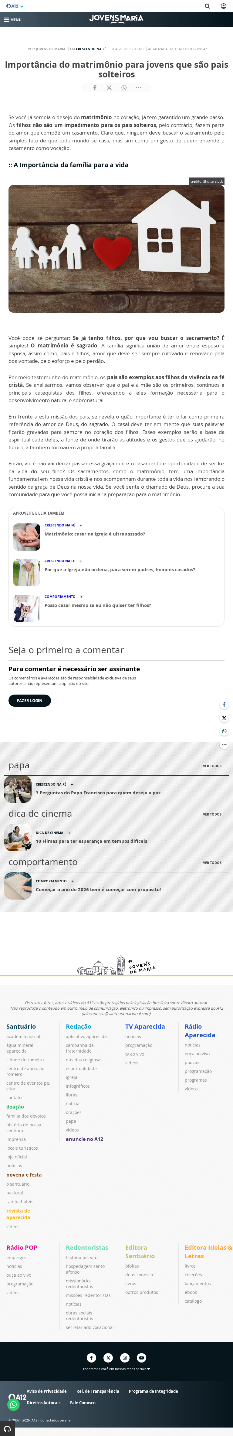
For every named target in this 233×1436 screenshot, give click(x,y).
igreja (71, 1077)
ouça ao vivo (197, 1054)
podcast (193, 1062)
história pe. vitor (82, 1257)
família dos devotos (26, 1116)
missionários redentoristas (79, 1283)
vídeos (12, 1226)
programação (138, 1045)
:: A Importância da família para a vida (69, 165)
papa (71, 1121)
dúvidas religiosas (84, 1060)
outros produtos (141, 1292)
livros (130, 1283)
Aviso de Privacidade (47, 1391)
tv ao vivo (134, 1054)
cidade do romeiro (25, 1060)
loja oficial (16, 1157)
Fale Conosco (83, 1402)
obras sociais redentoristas (79, 1315)
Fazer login (29, 700)
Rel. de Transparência (97, 1391)
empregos (16, 1257)
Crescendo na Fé (91, 49)
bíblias (132, 1266)
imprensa (16, 1139)
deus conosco (139, 1275)
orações (74, 1112)
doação (15, 1106)
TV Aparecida (145, 1026)
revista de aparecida (18, 1214)
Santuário (21, 1026)
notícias (14, 1165)
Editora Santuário (140, 1251)
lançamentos (198, 1283)
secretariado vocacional (90, 1327)
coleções (193, 1275)
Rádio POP (22, 1247)
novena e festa (24, 1174)
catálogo (193, 1301)
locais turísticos (22, 1148)
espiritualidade (81, 1068)
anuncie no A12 (84, 1139)
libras (71, 1095)
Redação (78, 1026)
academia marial (23, 1036)
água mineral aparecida (19, 1048)
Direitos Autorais (43, 1402)
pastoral (14, 1193)
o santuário (17, 1184)
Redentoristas (87, 1247)
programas (196, 1080)
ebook (191, 1292)
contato (14, 1097)
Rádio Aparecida (200, 1030)
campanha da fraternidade (80, 1048)
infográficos (78, 1086)
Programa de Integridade (153, 1391)
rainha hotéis (19, 1201)
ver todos (212, 766)
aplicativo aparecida (86, 1036)
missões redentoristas (88, 1295)
